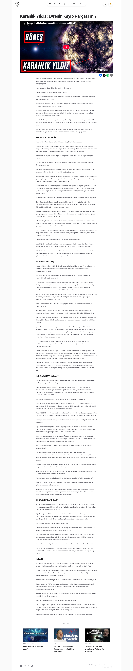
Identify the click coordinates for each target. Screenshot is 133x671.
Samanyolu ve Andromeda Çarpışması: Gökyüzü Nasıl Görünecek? (64, 648)
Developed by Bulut (107, 667)
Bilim (50, 4)
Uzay (55, 4)
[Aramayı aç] (105, 4)
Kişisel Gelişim (71, 4)
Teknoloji (62, 4)
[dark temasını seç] (110, 4)
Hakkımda (81, 4)
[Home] (16, 4)
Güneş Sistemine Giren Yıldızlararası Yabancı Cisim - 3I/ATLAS (96, 648)
